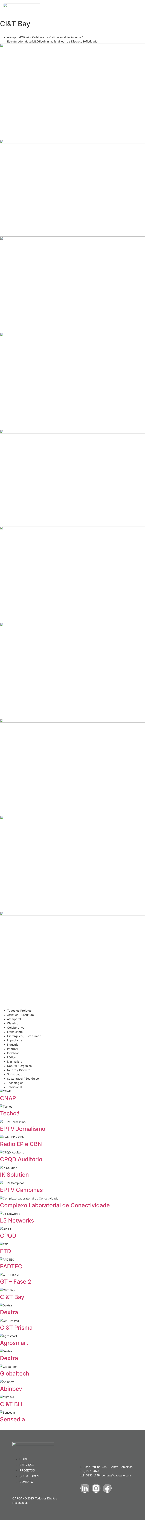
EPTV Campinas (21, 1189)
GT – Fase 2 (15, 1281)
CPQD (8, 1235)
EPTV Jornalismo (22, 1128)
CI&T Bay (12, 1297)
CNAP (8, 1098)
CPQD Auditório (21, 1159)
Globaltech (14, 1373)
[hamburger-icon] (137, 5)
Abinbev (11, 1388)
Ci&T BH (11, 1404)
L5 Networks (17, 1220)
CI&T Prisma (16, 1327)
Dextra (9, 1312)
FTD (5, 1251)
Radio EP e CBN (21, 1144)
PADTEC (11, 1266)
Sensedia (12, 1419)
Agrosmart (14, 1342)
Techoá (10, 1113)
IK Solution (14, 1174)
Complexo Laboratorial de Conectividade (55, 1205)
